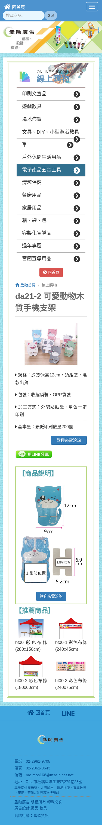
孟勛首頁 (28, 285)
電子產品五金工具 (41, 170)
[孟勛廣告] (51, 740)
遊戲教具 (32, 106)
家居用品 (32, 208)
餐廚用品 (32, 195)
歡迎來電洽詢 (69, 440)
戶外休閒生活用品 (41, 157)
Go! (51, 15)
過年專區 (32, 246)
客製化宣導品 (36, 233)
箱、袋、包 (34, 220)
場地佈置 (32, 119)
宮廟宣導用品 (36, 258)
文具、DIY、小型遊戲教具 (50, 132)
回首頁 (18, 7)
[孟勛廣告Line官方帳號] (68, 713)
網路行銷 (22, 815)
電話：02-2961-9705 (32, 761)
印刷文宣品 (34, 93)
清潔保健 (32, 182)
